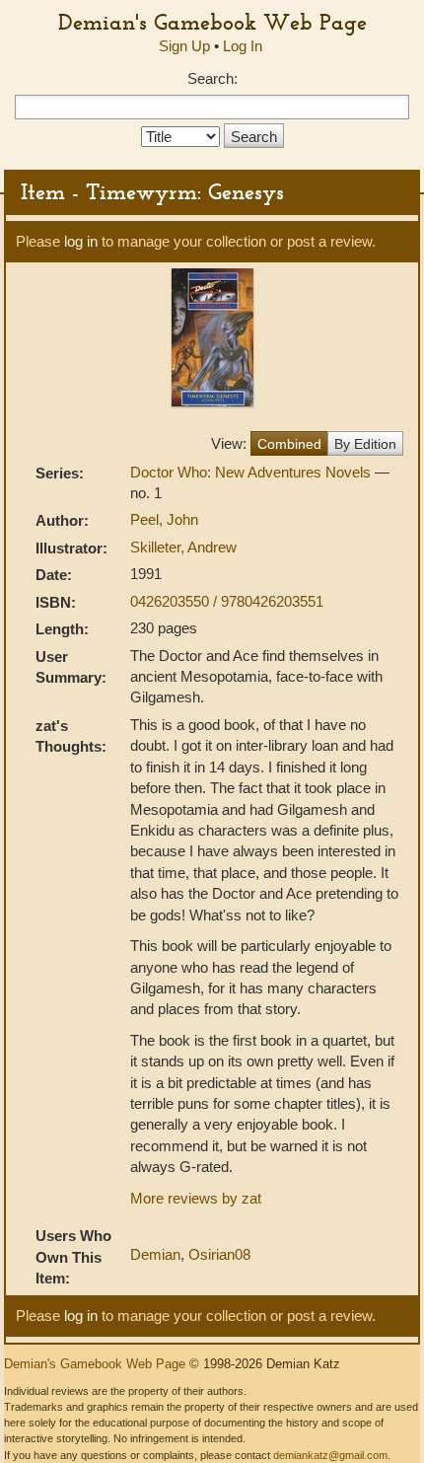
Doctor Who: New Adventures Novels (252, 472)
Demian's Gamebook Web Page (212, 22)
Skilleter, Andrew (183, 547)
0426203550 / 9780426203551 (226, 601)
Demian (155, 1254)
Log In (242, 45)
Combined (289, 444)
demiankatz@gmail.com (330, 1455)
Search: (212, 78)
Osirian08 (219, 1254)
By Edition (365, 444)
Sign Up (184, 45)
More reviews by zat (195, 1198)
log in (81, 241)
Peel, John (164, 519)
